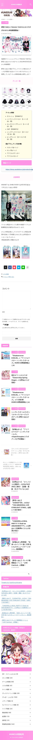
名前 (3, 312)
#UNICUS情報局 (16, 4)
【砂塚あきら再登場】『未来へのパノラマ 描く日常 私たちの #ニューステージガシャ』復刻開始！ (16, 615)
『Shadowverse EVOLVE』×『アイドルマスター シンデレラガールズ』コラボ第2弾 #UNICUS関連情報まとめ (20, 397)
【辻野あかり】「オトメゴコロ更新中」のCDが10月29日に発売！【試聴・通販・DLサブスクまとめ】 (16, 593)
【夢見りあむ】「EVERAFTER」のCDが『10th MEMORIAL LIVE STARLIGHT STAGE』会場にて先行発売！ (21, 505)
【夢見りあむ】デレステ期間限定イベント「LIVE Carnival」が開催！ (20, 562)
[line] (23, 267)
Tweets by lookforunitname (11, 582)
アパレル (5, 276)
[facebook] (10, 267)
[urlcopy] (27, 267)
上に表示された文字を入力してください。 (14, 327)
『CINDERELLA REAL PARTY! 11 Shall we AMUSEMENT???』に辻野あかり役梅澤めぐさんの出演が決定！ (21, 526)
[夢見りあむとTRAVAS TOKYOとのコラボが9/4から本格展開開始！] (19, 267)
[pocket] (14, 267)
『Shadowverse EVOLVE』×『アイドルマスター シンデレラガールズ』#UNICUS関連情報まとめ (20, 360)
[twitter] (5, 267)
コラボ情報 (6, 274)
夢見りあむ (11, 276)
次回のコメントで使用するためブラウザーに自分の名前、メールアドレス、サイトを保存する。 (16, 320)
